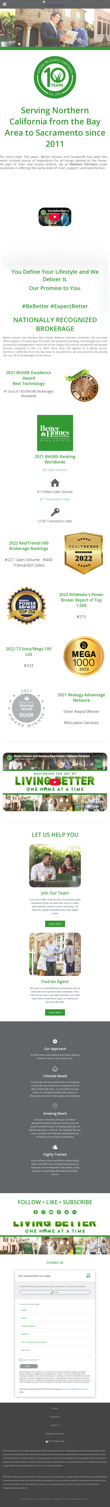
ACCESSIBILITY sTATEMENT (35, 1499)
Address (25, 1334)
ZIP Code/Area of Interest (34, 1342)
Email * (24, 1318)
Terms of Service (81, 1389)
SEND (28, 1366)
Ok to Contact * (31, 1360)
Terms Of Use (61, 1499)
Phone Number (28, 1326)
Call (56, 1292)
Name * (24, 1310)
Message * (26, 1350)
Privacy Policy (66, 1389)
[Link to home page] (55, 4)
